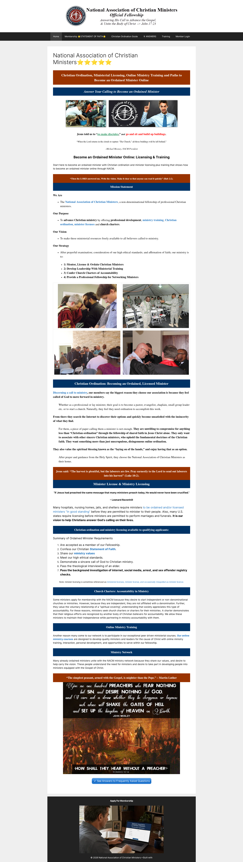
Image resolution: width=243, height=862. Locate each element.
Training (166, 36)
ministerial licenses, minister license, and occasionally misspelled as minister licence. (145, 582)
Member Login (183, 36)
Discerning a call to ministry (70, 392)
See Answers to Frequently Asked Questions (123, 780)
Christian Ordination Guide (124, 36)
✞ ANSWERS (149, 36)
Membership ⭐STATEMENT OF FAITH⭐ (85, 36)
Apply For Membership (121, 800)
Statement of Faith (102, 549)
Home (56, 36)
